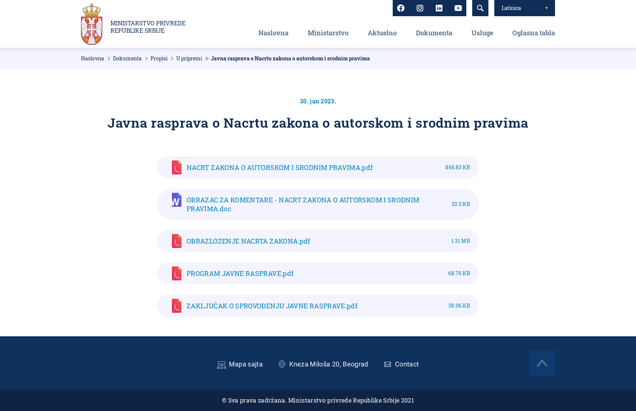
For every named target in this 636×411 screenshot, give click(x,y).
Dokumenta (434, 32)
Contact (407, 364)
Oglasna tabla (533, 32)
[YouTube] (458, 8)
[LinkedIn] (439, 8)
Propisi (159, 58)
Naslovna (273, 32)
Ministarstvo (328, 32)
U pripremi (189, 58)
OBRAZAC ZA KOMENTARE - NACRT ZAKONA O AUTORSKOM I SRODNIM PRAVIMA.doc (328, 204)
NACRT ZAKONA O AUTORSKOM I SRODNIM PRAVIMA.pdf (328, 167)
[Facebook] (401, 8)
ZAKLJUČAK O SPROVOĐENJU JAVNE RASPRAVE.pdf (328, 305)
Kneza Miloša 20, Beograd (328, 364)
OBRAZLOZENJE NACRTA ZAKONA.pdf (328, 241)
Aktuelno (382, 32)
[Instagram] (420, 8)
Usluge (482, 32)
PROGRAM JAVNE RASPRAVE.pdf (328, 273)
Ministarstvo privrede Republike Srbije (148, 27)
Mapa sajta (246, 364)
